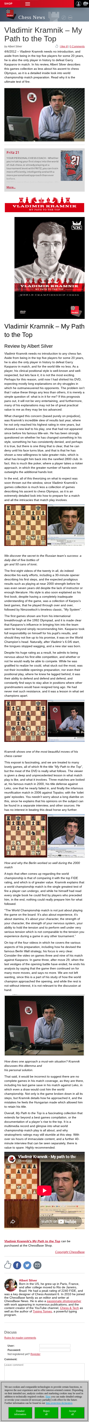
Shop (8, 3)
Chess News (31, 17)
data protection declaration (59, 1403)
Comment (10, 1359)
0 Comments (77, 46)
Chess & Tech (69, 1308)
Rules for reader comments (20, 1337)
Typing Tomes (42, 1311)
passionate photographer (64, 1301)
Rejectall (46, 1413)
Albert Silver (28, 1280)
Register (35, 1354)
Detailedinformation (20, 1413)
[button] (27, 4)
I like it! (64, 46)
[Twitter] (27, 1265)
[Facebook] (17, 1265)
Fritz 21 (12, 152)
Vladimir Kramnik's (32, 1241)
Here (48, 1396)
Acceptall (72, 1413)
